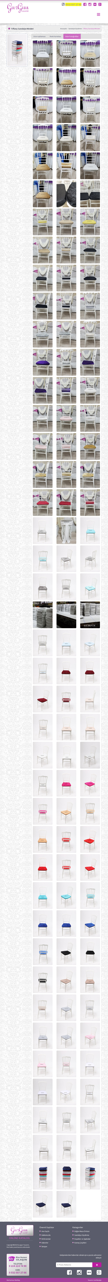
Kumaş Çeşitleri (80, 1243)
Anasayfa (63, 29)
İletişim (44, 1246)
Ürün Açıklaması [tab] (39, 36)
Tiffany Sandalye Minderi (91, 29)
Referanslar (46, 1239)
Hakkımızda (45, 1235)
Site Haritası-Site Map (13, 1280)
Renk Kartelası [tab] (55, 36)
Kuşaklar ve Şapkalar (82, 1239)
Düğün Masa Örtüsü (81, 1231)
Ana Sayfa (45, 1231)
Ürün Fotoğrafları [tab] (71, 36)
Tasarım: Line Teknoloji (94, 1280)
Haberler (44, 1243)
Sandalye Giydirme (75, 29)
